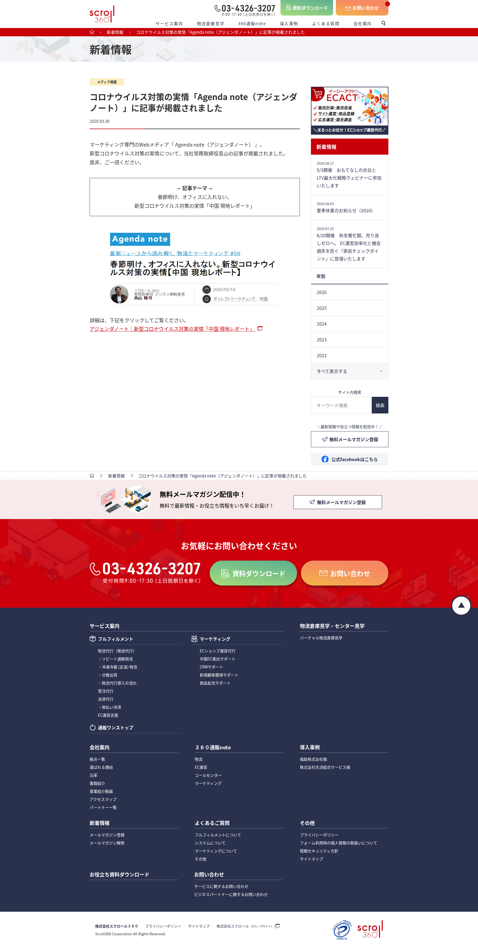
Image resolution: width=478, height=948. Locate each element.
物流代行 (117, 650)
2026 (322, 292)
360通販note (252, 23)
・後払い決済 (109, 707)
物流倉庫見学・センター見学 (332, 626)
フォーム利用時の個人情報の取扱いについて (338, 842)
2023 (322, 339)
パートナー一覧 (103, 807)
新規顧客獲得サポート (219, 675)
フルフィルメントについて (218, 834)
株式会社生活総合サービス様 (325, 767)
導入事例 (289, 23)
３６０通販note (213, 748)
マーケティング (215, 639)
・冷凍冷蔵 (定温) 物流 (117, 667)
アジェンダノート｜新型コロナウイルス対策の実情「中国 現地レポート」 (173, 328)
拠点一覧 (97, 759)
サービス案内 (169, 23)
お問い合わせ (365, 7)
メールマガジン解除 (107, 842)
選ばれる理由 (101, 767)
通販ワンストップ (115, 728)
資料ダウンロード (310, 7)
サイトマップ (311, 859)
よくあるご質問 (212, 823)
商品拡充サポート (215, 683)
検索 (380, 405)
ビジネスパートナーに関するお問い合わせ (231, 894)
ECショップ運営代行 (217, 650)
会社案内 (363, 23)
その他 (200, 859)
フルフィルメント (115, 639)
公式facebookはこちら (354, 459)
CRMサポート (211, 667)
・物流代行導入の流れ (117, 683)
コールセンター (208, 775)
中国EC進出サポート (217, 658)
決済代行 (105, 699)
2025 (322, 308)
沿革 (93, 775)
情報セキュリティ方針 (319, 851)
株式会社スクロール (245, 926)
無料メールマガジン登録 (353, 439)
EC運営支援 (108, 715)
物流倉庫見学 (211, 23)
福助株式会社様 (313, 759)
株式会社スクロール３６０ (116, 926)
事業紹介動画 (101, 791)
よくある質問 (326, 23)
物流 (198, 759)
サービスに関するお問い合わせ (221, 886)
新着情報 (326, 146)
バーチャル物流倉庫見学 (321, 637)
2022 (322, 355)
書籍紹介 (97, 783)
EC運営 (201, 767)
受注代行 (105, 691)
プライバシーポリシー (319, 834)
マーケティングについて (216, 851)
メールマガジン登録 (107, 834)
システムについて (210, 842)
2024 (322, 323)
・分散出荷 (107, 675)
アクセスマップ (103, 799)
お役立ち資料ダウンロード (119, 875)
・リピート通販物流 (115, 658)
